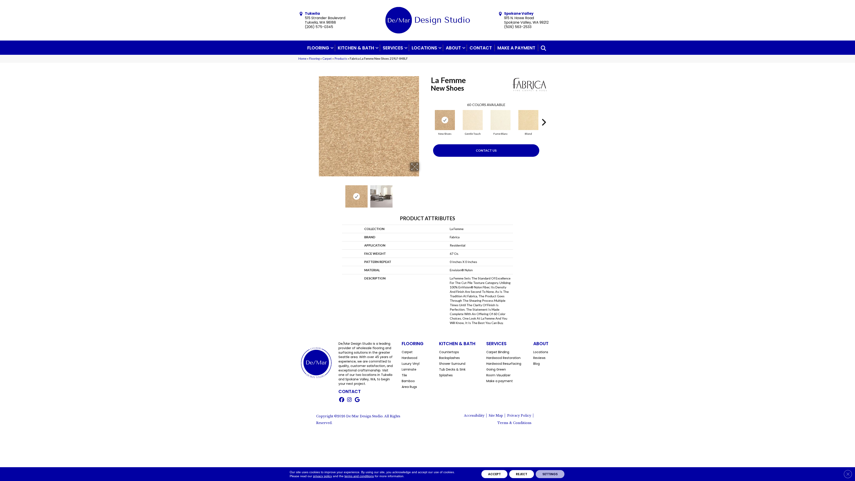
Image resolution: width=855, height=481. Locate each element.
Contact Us (486, 150)
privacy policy (322, 476)
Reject (521, 474)
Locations (424, 48)
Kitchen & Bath (356, 48)
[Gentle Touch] (473, 120)
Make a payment (516, 48)
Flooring (318, 48)
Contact (481, 48)
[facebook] (341, 400)
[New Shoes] (445, 120)
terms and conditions (359, 476)
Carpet (327, 58)
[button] (332, 48)
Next (422, 194)
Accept (494, 474)
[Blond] (528, 120)
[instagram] (349, 400)
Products (340, 58)
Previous (316, 194)
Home (302, 58)
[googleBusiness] (357, 400)
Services (393, 48)
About (453, 48)
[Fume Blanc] (500, 120)
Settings (550, 474)
